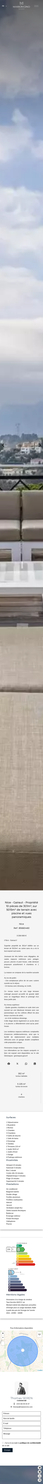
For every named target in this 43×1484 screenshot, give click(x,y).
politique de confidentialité (30, 1443)
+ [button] (3, 1333)
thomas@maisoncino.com (22, 1407)
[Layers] (39, 1334)
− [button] (3, 1337)
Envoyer (7, 1450)
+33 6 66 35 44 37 (23, 1404)
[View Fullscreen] (2, 1343)
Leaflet (39, 1370)
